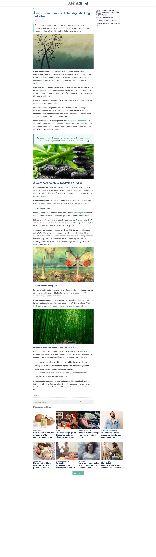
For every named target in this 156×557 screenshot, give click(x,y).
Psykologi (36, 8)
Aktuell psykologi (84, 430)
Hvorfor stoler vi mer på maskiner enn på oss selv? (88, 435)
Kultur (58, 430)
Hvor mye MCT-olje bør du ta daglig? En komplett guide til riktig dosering (43, 435)
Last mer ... (78, 473)
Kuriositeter (105, 461)
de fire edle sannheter (77, 121)
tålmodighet (79, 213)
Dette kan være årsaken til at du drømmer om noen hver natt (88, 465)
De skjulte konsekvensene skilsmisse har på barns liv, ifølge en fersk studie (67, 465)
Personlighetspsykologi (109, 430)
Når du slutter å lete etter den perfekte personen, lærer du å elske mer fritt (42, 465)
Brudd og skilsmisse (62, 461)
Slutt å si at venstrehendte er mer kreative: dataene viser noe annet (111, 465)
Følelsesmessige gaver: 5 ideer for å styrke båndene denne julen (66, 435)
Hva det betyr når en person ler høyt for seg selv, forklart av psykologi (111, 435)
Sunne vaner (37, 430)
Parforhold (37, 461)
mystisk (43, 90)
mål (45, 293)
